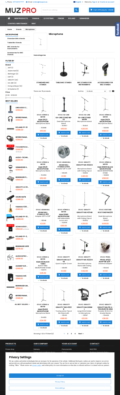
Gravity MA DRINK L (84, 308)
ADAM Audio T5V (22, 227)
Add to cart (43, 135)
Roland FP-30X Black (22, 236)
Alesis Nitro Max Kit (22, 256)
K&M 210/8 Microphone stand (43, 169)
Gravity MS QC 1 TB (64, 261)
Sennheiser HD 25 (22, 167)
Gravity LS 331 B (22, 187)
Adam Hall (13, 71)
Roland (71, 18)
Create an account (107, 2)
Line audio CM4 (22, 108)
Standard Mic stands (16, 38)
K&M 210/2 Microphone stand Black (43, 121)
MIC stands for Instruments (13, 48)
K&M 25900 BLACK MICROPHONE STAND (105, 169)
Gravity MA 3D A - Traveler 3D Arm (105, 308)
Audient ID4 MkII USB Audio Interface (22, 266)
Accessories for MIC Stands (15, 54)
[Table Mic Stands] (63, 69)
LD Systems (49, 18)
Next (81, 334)
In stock (96, 91)
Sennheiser (84, 18)
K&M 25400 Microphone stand (43, 311)
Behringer (13, 74)
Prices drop (10, 349)
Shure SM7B (21, 197)
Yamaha (35, 18)
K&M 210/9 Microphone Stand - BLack (105, 121)
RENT (34, 23)
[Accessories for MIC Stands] (105, 69)
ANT (10, 68)
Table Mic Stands (14, 42)
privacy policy (36, 365)
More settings (60, 388)
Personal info (67, 349)
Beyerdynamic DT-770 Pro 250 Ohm (22, 137)
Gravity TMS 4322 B (64, 308)
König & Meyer (15, 86)
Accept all (60, 376)
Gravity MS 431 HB (84, 212)
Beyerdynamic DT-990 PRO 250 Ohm (22, 296)
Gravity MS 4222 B (84, 260)
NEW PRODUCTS (21, 18)
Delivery (37, 349)
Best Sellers (12, 101)
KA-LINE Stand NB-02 (64, 118)
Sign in (94, 2)
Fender (61, 18)
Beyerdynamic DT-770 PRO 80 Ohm (22, 117)
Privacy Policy (60, 382)
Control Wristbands (17, 23)
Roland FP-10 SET (22, 217)
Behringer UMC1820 (22, 286)
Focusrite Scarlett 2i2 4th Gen (22, 147)
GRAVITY (13, 80)
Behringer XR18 (22, 246)
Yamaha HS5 (21, 276)
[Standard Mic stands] (43, 69)
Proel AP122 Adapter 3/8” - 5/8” (105, 262)
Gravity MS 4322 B (84, 165)
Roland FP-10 (22, 127)
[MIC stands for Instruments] (84, 69)
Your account (69, 343)
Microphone (12, 34)
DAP (10, 77)
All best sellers (22, 304)
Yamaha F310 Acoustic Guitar (22, 207)
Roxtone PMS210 (105, 212)
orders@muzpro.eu (40, 2)
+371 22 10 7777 (18, 2)
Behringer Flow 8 (22, 177)
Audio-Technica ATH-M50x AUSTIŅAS (22, 157)
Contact (94, 343)
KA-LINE (12, 83)
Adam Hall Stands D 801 (43, 213)
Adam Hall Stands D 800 (64, 166)
